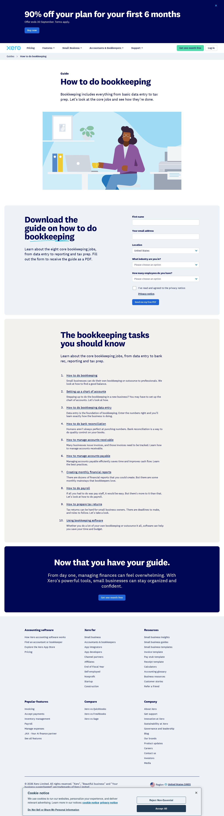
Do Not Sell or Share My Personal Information (53, 809)
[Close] (196, 792)
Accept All (161, 808)
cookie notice (90, 802)
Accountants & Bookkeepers (105, 48)
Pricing (31, 48)
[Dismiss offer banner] (216, 5)
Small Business (71, 48)
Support (136, 48)
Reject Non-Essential (161, 800)
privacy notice (109, 802)
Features (47, 48)
